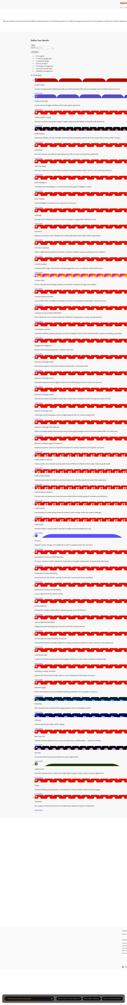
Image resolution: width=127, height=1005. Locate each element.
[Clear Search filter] (53, 48)
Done (39, 75)
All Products (35, 52)
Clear (33, 45)
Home (121, 7)
